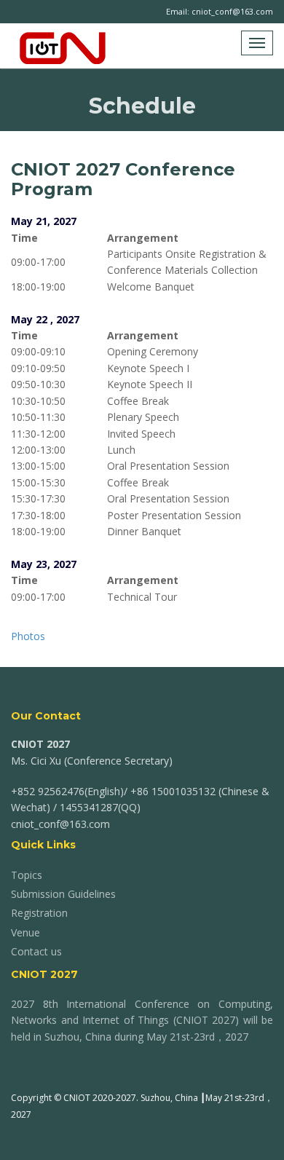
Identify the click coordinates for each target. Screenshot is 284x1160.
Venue (25, 932)
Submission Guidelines (63, 894)
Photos (28, 636)
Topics (26, 875)
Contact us (36, 951)
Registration (39, 913)
